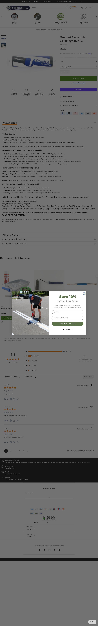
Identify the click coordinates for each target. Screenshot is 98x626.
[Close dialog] (84, 293)
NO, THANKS (68, 329)
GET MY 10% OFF (68, 324)
